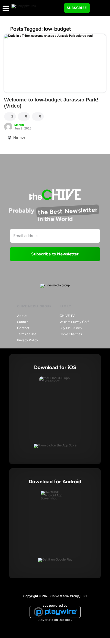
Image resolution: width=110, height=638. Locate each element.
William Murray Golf (74, 322)
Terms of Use (26, 334)
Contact (23, 328)
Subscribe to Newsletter (55, 254)
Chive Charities (71, 334)
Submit (22, 322)
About (22, 316)
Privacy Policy (27, 340)
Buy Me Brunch (71, 328)
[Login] (98, 8)
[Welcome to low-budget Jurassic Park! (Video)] (55, 63)
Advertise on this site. (55, 620)
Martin (19, 125)
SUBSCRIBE (77, 8)
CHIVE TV (67, 316)
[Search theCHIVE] (56, 8)
